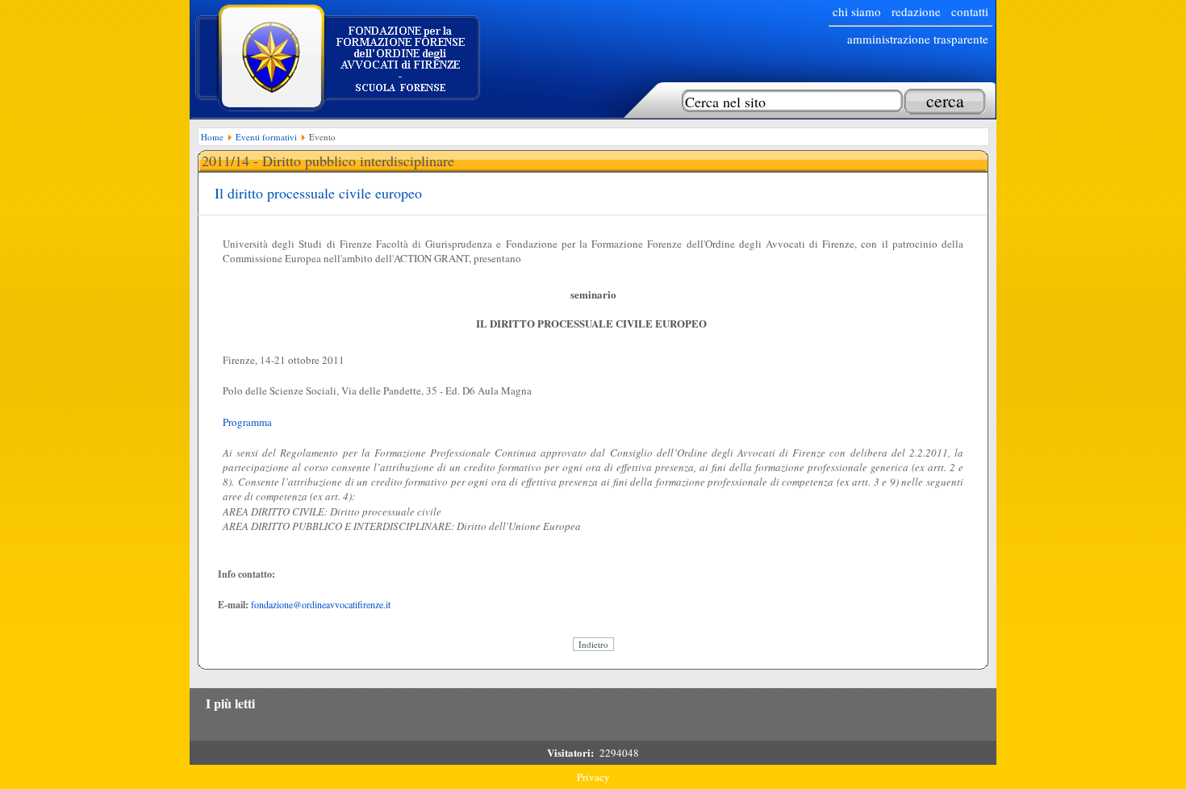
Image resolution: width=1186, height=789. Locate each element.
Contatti (969, 11)
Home (212, 137)
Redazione (916, 11)
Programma (247, 422)
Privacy (593, 777)
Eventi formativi (266, 137)
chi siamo (857, 11)
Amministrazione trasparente (917, 39)
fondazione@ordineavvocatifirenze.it (320, 604)
